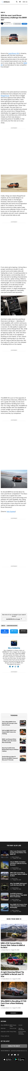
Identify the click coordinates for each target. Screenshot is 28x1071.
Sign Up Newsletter (21, 1029)
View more (13, 1013)
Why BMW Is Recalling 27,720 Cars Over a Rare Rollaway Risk (13, 1003)
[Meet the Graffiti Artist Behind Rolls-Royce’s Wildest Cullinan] (23, 747)
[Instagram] (15, 667)
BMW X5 (3, 12)
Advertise (3, 1028)
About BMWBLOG (5, 1025)
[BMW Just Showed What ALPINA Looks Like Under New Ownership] (23, 738)
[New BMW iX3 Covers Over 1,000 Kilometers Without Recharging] (5, 904)
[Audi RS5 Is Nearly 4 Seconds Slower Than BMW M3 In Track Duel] (5, 893)
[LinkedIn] (18, 667)
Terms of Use (13, 1028)
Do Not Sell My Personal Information (22, 1033)
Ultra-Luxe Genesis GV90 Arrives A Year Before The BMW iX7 (18, 852)
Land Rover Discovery (12, 625)
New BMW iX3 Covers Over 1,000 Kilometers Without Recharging (18, 906)
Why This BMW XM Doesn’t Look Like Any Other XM (18, 884)
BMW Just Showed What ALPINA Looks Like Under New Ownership (9, 740)
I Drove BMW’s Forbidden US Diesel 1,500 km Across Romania (18, 863)
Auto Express (11, 511)
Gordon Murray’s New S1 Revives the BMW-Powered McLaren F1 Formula (10, 758)
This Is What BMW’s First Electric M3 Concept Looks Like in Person (9, 723)
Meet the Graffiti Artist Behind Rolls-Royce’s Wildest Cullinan (10, 749)
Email (23, 630)
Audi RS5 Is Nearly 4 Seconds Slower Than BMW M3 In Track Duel (18, 895)
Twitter (15, 630)
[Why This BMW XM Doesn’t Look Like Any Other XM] (5, 883)
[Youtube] (15, 1055)
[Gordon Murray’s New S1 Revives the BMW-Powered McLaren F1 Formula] (23, 756)
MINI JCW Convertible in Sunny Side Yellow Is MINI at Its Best (18, 874)
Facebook (4, 632)
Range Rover (5, 96)
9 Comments (24, 23)
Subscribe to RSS (5, 1031)
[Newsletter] (20, 2)
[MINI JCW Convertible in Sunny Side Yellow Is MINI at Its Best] (5, 872)
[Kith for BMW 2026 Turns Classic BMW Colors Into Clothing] (23, 729)
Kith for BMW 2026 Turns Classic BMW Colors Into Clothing (9, 732)
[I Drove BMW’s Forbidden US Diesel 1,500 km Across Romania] (5, 862)
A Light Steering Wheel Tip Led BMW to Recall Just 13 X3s (12, 974)
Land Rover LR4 (13, 53)
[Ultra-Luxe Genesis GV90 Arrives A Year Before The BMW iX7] (5, 851)
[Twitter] (13, 667)
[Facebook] (10, 667)
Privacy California (5, 1036)
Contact (20, 1025)
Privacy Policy (13, 1031)
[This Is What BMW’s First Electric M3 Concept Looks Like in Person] (23, 721)
